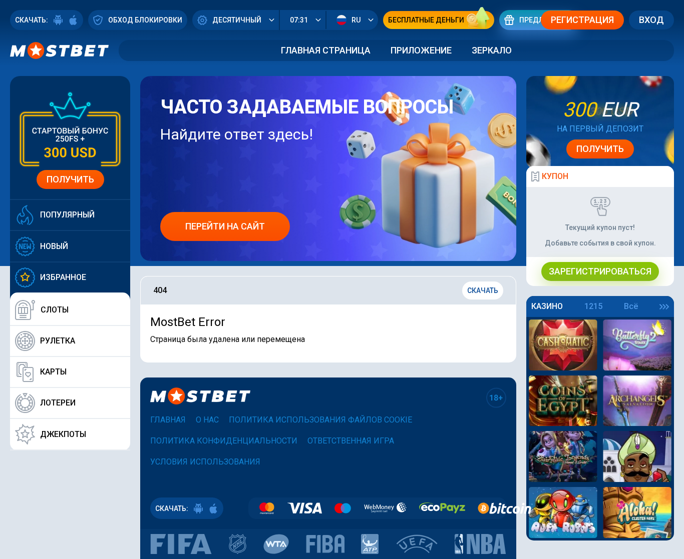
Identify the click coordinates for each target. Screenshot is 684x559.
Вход (651, 19)
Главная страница (326, 50)
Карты (53, 371)
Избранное (63, 277)
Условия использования (205, 461)
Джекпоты (63, 434)
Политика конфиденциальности (223, 441)
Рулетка (57, 341)
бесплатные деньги (426, 20)
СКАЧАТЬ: (31, 20)
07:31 (299, 20)
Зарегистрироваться (600, 271)
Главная (168, 419)
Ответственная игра (350, 441)
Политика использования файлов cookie (320, 419)
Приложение (421, 50)
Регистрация (582, 19)
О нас (207, 419)
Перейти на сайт (225, 226)
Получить (70, 179)
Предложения (546, 20)
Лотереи (58, 403)
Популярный (67, 215)
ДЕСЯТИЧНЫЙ (236, 20)
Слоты (55, 309)
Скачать (482, 290)
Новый (54, 246)
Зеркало (492, 50)
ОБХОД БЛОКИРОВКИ (145, 20)
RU (356, 20)
